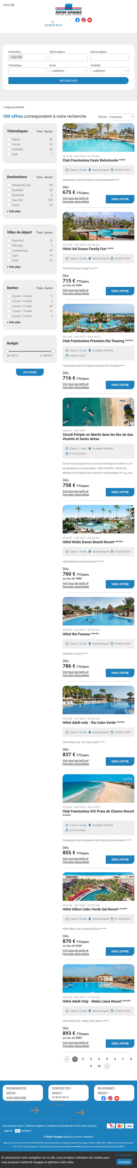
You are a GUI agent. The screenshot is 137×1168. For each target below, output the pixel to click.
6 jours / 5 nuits (32, 306)
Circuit (32, 144)
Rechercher (68, 80)
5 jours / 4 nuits (32, 301)
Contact (92, 1125)
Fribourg (32, 245)
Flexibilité (95, 65)
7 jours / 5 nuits (32, 311)
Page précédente (14, 107)
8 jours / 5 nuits (32, 316)
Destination (15, 54)
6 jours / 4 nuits (32, 296)
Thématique (15, 65)
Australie (32, 190)
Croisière (32, 149)
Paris (32, 260)
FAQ (84, 1125)
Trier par (102, 116)
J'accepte (124, 1162)
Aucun (49, 131)
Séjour (32, 139)
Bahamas (32, 195)
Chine (32, 205)
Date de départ (98, 51)
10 (99, 1066)
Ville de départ (57, 51)
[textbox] (66, 57)
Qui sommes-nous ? (13, 1125)
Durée (52, 65)
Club (32, 154)
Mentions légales (35, 1125)
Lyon (32, 255)
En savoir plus (124, 1155)
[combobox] (27, 57)
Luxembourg (32, 250)
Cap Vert (32, 200)
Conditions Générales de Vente (63, 1125)
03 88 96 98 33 (53, 25)
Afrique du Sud (32, 185)
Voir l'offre (120, 199)
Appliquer (30, 372)
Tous (39, 131)
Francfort (32, 240)
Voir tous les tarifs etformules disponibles (76, 200)
